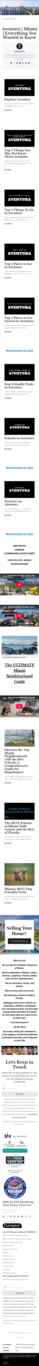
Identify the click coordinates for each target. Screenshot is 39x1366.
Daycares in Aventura (13, 503)
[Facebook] (3, 1216)
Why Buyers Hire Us (9, 1263)
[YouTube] (22, 1216)
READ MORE (7, 110)
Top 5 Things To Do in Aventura (19, 211)
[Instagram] (26, 1216)
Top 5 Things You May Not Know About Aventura (17, 153)
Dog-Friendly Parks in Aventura (19, 385)
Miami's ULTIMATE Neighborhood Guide (15, 1235)
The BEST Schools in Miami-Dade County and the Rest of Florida (19, 827)
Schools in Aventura (19, 438)
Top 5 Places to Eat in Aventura (18, 265)
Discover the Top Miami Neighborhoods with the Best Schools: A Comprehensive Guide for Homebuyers (16, 761)
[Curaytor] (12, 1227)
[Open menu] (36, 3)
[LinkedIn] (11, 1216)
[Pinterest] (14, 1216)
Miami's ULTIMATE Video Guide (12, 1242)
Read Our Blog (7, 1246)
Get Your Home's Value (10, 1249)
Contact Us (6, 1269)
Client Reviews (7, 1256)
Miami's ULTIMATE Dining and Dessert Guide (17, 1239)
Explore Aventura (17, 99)
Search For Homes (8, 1266)
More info (11, 1358)
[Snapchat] (18, 1216)
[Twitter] (7, 1216)
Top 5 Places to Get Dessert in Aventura (19, 319)
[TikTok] (29, 1216)
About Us (6, 1252)
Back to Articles (10, 19)
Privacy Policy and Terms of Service (14, 1316)
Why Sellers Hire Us (9, 1259)
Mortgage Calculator (9, 1273)
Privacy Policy (19, 1337)
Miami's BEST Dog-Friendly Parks (18, 890)
